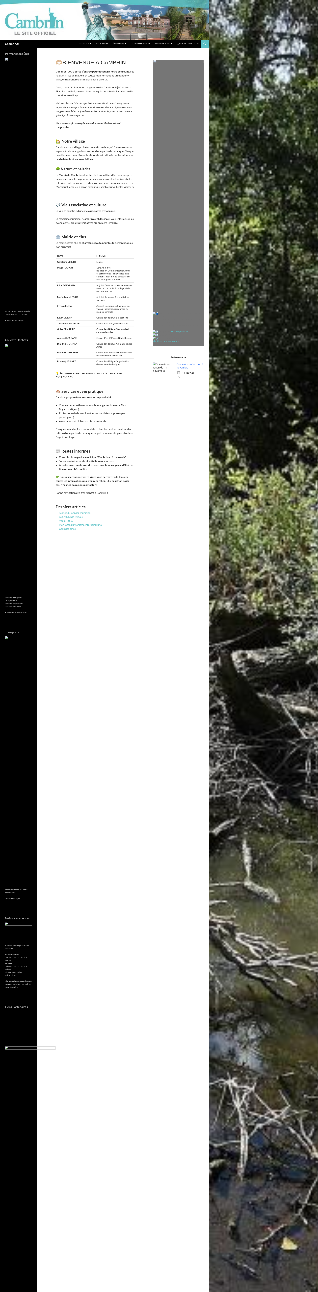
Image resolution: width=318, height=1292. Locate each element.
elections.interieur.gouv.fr (166, 341)
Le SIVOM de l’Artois (71, 516)
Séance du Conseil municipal (75, 512)
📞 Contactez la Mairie (188, 44)
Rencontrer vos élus (15, 320)
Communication (162, 44)
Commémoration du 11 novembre (190, 365)
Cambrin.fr (12, 44)
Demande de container (17, 612)
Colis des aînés (67, 528)
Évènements (118, 44)
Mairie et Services (139, 44)
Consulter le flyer (12, 898)
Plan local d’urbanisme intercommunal (80, 524)
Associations (102, 44)
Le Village (84, 44)
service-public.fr (179, 331)
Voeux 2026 (66, 520)
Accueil (71, 44)
